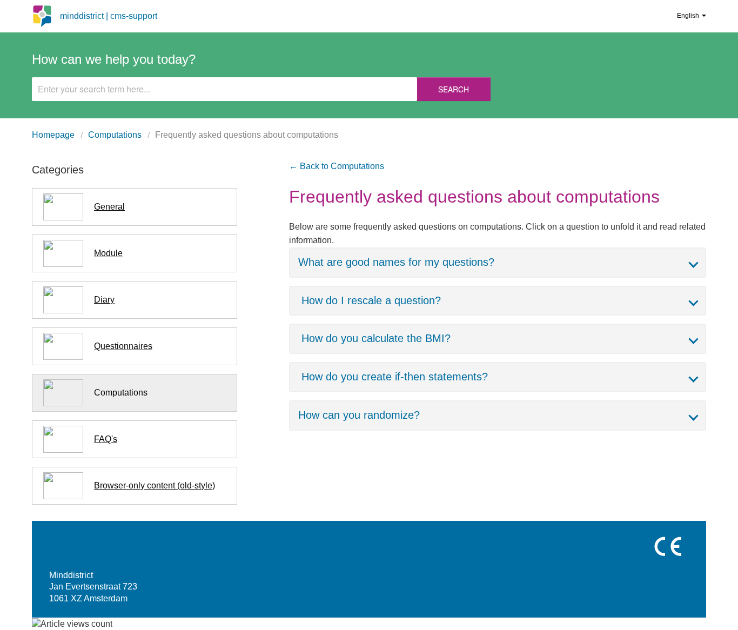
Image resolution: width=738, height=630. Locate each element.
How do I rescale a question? (371, 300)
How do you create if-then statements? (394, 377)
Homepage (53, 134)
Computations (115, 134)
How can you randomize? (359, 415)
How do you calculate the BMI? (376, 338)
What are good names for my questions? (396, 262)
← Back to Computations (336, 166)
